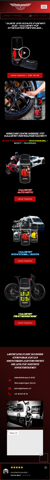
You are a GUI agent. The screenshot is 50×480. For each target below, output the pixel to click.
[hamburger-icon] (44, 7)
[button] (24, 53)
